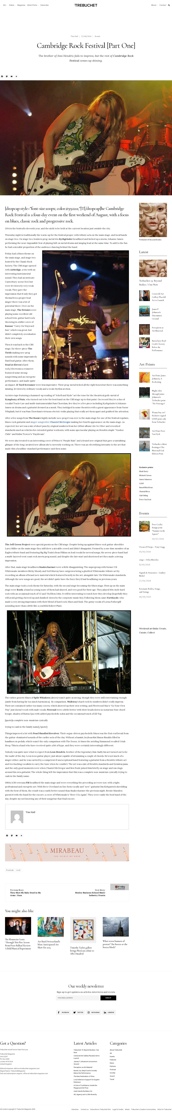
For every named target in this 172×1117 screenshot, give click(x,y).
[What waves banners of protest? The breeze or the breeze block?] (116, 927)
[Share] (16, 76)
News (112, 1063)
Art (4, 5)
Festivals (10, 870)
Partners (113, 1066)
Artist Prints (32, 5)
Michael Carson (145, 475)
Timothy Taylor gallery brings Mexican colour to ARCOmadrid (82, 950)
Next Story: (90, 893)
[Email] (12, 76)
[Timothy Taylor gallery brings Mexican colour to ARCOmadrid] (83, 930)
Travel (112, 1079)
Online (11, 5)
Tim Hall (74, 36)
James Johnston (145, 479)
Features (113, 1060)
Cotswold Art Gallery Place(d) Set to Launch (159, 297)
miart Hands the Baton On (83, 1091)
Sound (97, 36)
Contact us (85, 1109)
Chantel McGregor (60, 422)
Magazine (21, 5)
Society (112, 1073)
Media (127, 1109)
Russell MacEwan (146, 487)
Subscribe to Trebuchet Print (100, 1109)
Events (112, 1056)
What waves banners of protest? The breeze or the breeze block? (115, 944)
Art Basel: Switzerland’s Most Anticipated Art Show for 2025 (49, 944)
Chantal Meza (144, 491)
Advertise (75, 1109)
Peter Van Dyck (145, 499)
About (153, 5)
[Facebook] (2, 76)
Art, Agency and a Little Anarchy (85, 1094)
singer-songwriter (39, 422)
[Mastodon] (7, 76)
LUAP (141, 483)
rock (18, 870)
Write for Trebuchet (164, 1109)
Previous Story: (25, 893)
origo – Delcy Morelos (148, 559)
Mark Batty (143, 471)
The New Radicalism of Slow (84, 1076)
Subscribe (44, 5)
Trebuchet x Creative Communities (143, 1109)
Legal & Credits (117, 1109)
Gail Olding (143, 495)
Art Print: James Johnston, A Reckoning (159, 378)
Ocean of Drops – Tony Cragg (152, 547)
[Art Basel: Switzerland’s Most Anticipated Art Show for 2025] (51, 927)
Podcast (113, 1069)
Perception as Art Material (83, 1067)
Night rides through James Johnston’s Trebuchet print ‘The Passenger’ (158, 397)
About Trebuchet (116, 1050)
